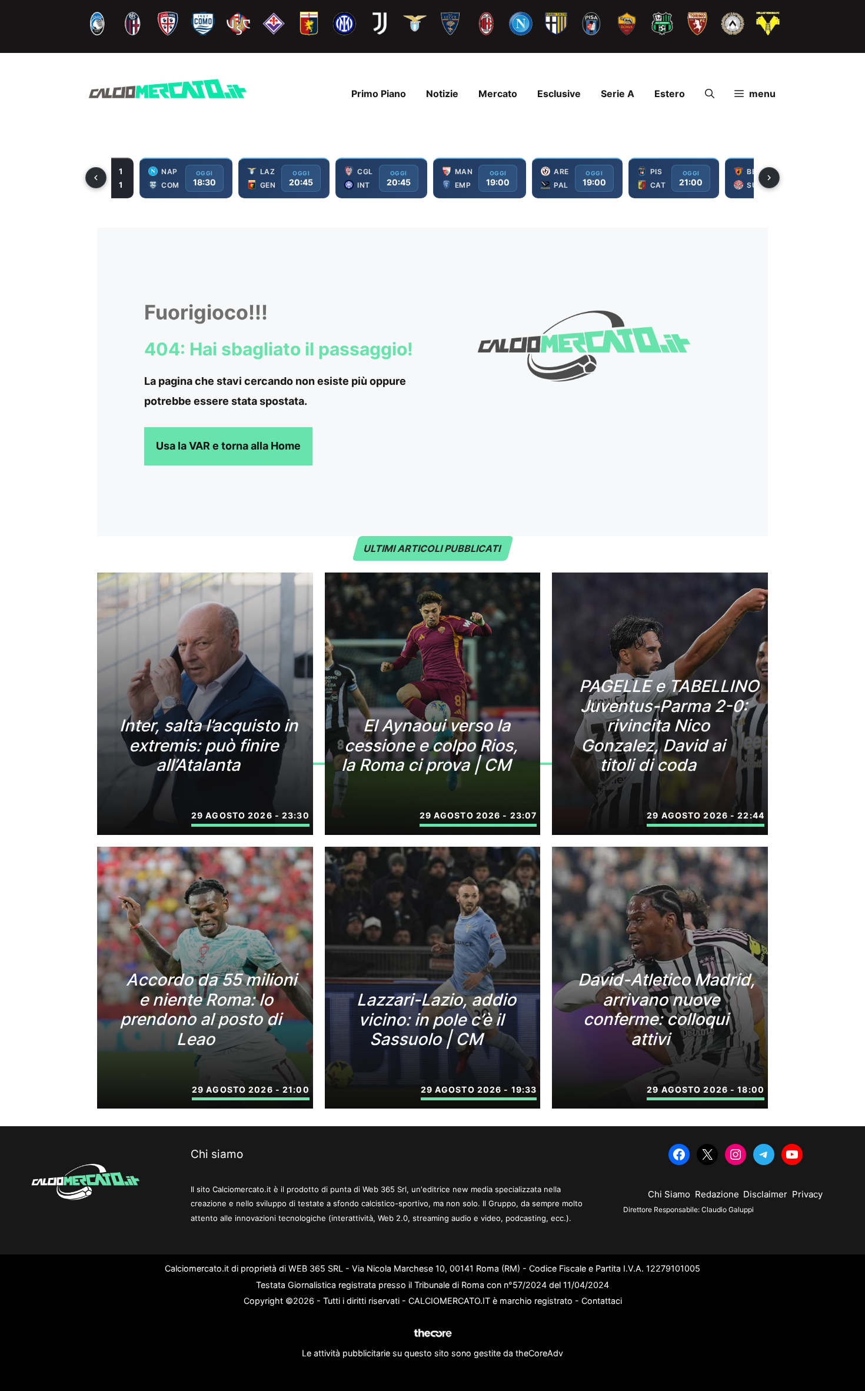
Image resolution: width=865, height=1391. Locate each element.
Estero (669, 93)
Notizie (442, 93)
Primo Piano (378, 93)
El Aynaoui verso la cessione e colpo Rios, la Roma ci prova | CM (431, 745)
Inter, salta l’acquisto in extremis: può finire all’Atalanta (210, 745)
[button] (709, 93)
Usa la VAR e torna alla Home (228, 446)
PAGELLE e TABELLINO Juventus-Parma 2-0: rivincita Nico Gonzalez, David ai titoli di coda (670, 725)
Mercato (497, 93)
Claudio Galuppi (727, 1209)
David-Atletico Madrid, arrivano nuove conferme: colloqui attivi (668, 1009)
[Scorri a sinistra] (96, 177)
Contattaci (601, 1301)
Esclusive (559, 93)
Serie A (617, 93)
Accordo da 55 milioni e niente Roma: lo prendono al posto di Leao (210, 1009)
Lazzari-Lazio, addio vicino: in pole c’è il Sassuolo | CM (437, 1019)
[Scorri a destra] (769, 177)
